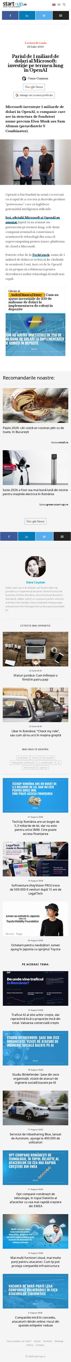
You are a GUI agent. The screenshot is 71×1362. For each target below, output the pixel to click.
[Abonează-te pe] (34, 87)
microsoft (47, 757)
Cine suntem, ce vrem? (19, 1341)
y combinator (46, 762)
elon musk (30, 767)
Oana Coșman (37, 78)
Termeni (47, 1341)
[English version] (54, 4)
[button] (59, 4)
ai (59, 762)
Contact (40, 1345)
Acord (37, 1341)
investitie (23, 757)
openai (43, 767)
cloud (35, 757)
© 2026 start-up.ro (35, 1356)
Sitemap (58, 1341)
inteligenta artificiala (23, 762)
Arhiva (29, 1345)
